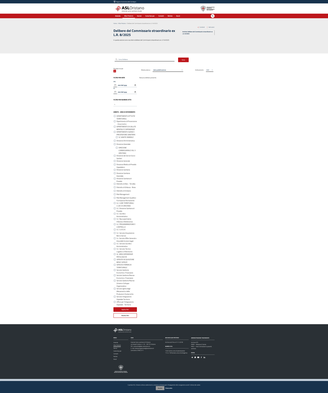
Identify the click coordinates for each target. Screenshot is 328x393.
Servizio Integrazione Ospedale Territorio (124, 296)
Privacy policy (168, 388)
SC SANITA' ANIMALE (126, 137)
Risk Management (123, 194)
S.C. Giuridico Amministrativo (122, 213)
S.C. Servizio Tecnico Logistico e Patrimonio (124, 249)
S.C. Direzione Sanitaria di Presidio (125, 208)
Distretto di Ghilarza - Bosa (126, 187)
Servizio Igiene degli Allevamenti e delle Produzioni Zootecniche (125, 288)
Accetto (160, 388)
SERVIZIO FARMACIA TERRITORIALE (124, 264)
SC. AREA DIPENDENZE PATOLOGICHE (125, 254)
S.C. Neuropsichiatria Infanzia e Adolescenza (125, 219)
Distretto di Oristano (124, 191)
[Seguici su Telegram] (192, 357)
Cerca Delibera (123, 59)
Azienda (117, 16)
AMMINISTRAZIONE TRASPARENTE (200, 338)
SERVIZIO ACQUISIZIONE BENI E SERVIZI (125, 259)
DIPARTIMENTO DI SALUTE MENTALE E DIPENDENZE (126, 126)
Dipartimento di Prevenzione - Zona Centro (127, 121)
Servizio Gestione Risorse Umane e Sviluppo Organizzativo (125, 280)
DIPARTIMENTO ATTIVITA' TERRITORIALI (126, 116)
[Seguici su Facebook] (201, 357)
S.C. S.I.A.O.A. (121, 229)
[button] (168, 70)
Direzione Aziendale (123, 144)
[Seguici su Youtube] (198, 357)
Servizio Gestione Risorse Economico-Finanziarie (125, 275)
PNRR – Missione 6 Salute (198, 344)
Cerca (183, 60)
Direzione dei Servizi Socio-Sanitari (126, 155)
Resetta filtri (125, 315)
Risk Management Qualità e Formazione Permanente (126, 198)
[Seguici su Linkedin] (204, 357)
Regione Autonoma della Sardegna (126, 2)
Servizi (139, 16)
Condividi (202, 27)
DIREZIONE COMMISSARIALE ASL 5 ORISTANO (127, 147)
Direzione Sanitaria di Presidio (124, 178)
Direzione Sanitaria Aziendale (123, 173)
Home (115, 23)
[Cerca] (213, 16)
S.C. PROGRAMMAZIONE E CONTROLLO (126, 224)
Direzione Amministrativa (126, 140)
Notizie (170, 16)
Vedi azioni (211, 27)
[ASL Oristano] (114, 2)
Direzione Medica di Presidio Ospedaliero (126, 164)
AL (114, 88)
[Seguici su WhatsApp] (195, 357)
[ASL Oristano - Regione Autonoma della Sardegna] (122, 330)
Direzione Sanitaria (123, 169)
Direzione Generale (123, 161)
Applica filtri (125, 309)
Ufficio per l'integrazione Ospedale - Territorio (125, 302)
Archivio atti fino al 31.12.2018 (174, 342)
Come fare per (150, 16)
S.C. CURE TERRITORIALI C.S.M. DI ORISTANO (125, 203)
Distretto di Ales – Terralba (126, 184)
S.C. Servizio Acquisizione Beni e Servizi (125, 233)
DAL (114, 81)
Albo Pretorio (128, 16)
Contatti (161, 16)
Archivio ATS (194, 342)
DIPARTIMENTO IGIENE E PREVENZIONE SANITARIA (126, 132)
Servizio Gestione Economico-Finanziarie (125, 270)
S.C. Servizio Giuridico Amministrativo (124, 243)
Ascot (178, 16)
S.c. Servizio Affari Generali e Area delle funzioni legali (126, 238)
